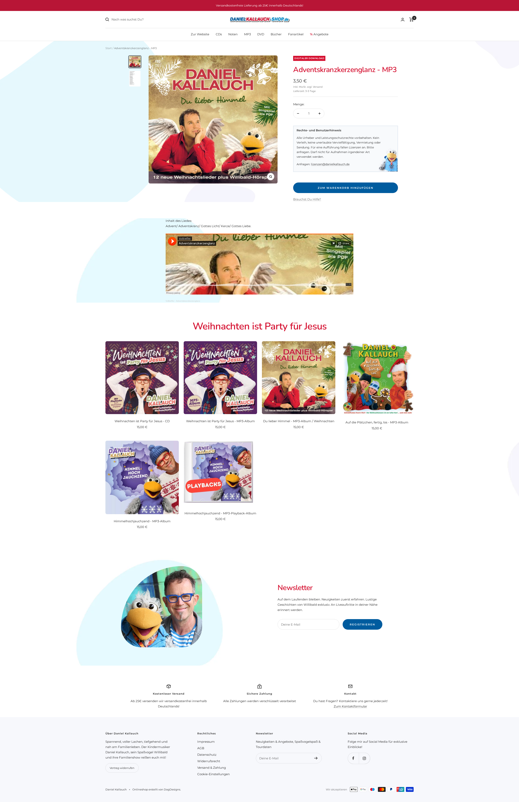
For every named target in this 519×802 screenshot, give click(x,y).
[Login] (402, 19)
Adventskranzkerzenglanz (188, 301)
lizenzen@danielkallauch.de (330, 164)
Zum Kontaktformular (350, 706)
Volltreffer (170, 301)
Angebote (319, 34)
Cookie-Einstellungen (213, 774)
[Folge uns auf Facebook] (353, 758)
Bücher (276, 34)
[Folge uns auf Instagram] (364, 758)
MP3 (247, 34)
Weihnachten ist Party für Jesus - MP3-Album (220, 421)
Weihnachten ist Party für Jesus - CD (142, 421)
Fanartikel (295, 34)
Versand (318, 86)
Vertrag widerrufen (122, 768)
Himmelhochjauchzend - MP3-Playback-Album (220, 513)
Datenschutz (207, 755)
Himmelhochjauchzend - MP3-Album (142, 521)
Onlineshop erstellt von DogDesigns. (156, 789)
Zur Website (200, 34)
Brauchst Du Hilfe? (307, 199)
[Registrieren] (316, 758)
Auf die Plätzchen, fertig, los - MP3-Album (376, 422)
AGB (200, 748)
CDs (219, 34)
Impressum (206, 742)
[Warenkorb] (411, 19)
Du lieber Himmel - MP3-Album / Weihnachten (298, 421)
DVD (260, 34)
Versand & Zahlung (211, 768)
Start (108, 48)
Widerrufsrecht (208, 761)
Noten (233, 34)
